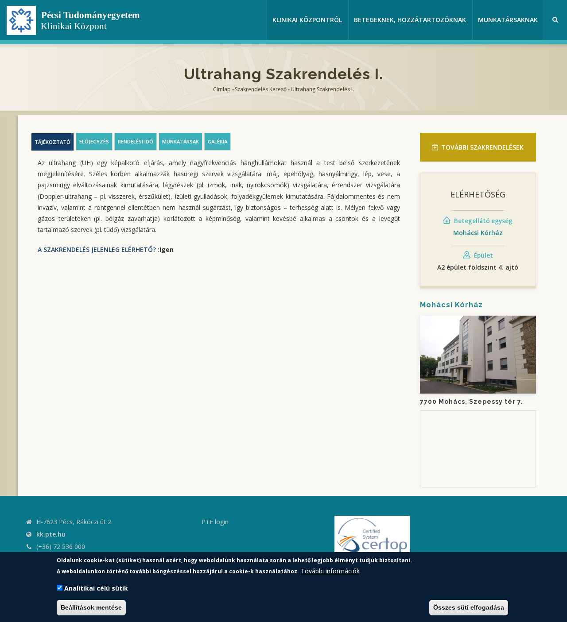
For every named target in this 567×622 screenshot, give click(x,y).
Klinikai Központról (307, 19)
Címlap (222, 89)
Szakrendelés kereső (261, 89)
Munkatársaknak (508, 19)
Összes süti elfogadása (468, 607)
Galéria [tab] (217, 141)
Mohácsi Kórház (478, 232)
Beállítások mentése (91, 607)
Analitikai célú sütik (96, 588)
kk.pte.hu (51, 534)
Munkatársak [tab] (180, 141)
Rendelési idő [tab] (135, 141)
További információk (330, 571)
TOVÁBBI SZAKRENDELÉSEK (482, 147)
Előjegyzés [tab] (94, 141)
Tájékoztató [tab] (52, 142)
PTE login (215, 522)
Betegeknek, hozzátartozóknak (410, 19)
